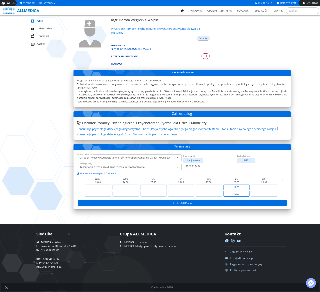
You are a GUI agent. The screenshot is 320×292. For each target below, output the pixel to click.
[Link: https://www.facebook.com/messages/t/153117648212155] (311, 283)
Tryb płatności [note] (244, 156)
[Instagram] (233, 241)
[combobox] (129, 157)
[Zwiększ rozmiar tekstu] (9, 3)
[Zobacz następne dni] (282, 180)
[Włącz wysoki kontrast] (3, 3)
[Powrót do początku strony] (7, 287)
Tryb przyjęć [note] (189, 156)
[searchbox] (302, 10)
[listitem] (46, 21)
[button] (178, 158)
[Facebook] (227, 241)
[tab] (182, 10)
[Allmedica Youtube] (239, 241)
